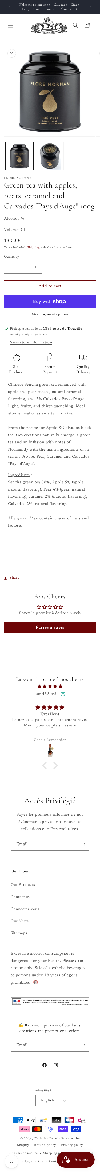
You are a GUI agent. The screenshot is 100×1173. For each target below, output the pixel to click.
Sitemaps (19, 933)
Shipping (33, 247)
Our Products (23, 885)
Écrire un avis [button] (49, 628)
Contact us (20, 897)
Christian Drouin (47, 1138)
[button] (11, 25)
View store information (31, 343)
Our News (20, 921)
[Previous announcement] (10, 7)
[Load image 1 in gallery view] (19, 156)
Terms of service (25, 1153)
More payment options (50, 314)
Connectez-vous (25, 909)
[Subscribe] (83, 844)
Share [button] (14, 578)
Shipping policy (55, 1153)
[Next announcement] (90, 7)
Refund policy (45, 1145)
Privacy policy (72, 1145)
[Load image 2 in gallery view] (50, 156)
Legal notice (34, 1161)
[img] (50, 686)
